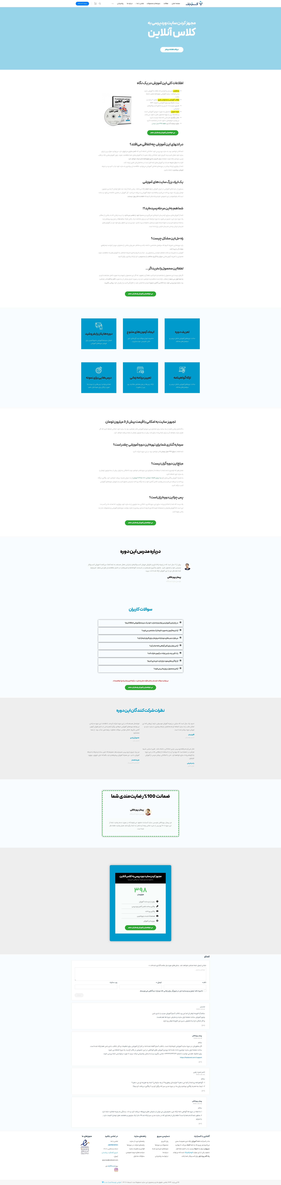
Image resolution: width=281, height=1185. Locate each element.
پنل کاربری (164, 1141)
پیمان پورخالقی (197, 1036)
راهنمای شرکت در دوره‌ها (136, 1145)
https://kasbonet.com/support (191, 1057)
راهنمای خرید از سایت (137, 1141)
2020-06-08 (200, 1075)
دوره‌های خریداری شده (160, 1149)
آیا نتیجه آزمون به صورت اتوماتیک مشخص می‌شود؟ (160, 630)
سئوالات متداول (139, 1156)
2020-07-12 (198, 1038)
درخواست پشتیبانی (161, 1156)
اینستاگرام (111, 1166)
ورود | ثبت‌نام (82, 3)
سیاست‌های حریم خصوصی (135, 1152)
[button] (140, 623)
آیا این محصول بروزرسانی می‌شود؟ (166, 669)
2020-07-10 (200, 1009)
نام (204, 982)
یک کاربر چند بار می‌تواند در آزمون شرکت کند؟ (163, 653)
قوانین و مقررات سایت (137, 1149)
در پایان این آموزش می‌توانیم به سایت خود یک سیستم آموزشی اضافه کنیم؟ (151, 623)
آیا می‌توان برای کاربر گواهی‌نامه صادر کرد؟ (163, 646)
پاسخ (203, 1025)
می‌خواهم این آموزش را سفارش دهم (140, 927)
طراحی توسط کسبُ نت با (112, 1182)
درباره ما (165, 1152)
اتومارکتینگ (189, 1152)
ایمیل (159, 982)
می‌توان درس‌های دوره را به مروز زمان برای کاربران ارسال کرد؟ (157, 638)
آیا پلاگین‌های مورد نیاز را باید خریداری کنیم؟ (162, 661)
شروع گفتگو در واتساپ (110, 1152)
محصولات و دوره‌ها (161, 1145)
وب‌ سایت (113, 982)
